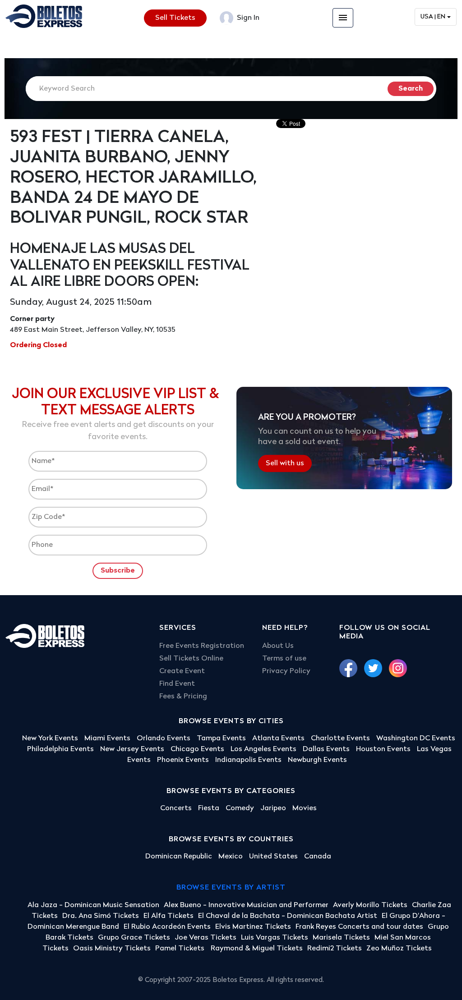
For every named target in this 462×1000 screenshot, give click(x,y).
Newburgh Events (317, 760)
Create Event (182, 671)
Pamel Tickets (180, 948)
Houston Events (383, 749)
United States (273, 856)
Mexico (230, 856)
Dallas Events (326, 749)
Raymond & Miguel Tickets (257, 948)
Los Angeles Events (263, 749)
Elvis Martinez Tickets (253, 927)
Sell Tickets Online (191, 658)
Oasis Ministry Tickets (112, 948)
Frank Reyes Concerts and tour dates (359, 927)
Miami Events (107, 738)
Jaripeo (273, 808)
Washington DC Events (415, 738)
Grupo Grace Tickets (134, 937)
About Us (278, 646)
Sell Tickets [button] (175, 18)
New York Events (50, 738)
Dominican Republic (178, 856)
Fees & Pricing (183, 696)
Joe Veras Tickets (205, 937)
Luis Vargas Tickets (274, 937)
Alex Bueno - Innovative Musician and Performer (246, 905)
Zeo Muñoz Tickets (399, 948)
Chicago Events (197, 749)
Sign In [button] (247, 18)
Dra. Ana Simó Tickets (100, 916)
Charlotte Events (340, 738)
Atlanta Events (278, 738)
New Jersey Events (132, 749)
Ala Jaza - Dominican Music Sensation (93, 905)
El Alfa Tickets (168, 916)
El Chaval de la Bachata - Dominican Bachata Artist (287, 916)
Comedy (240, 808)
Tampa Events (221, 738)
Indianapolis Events (248, 760)
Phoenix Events (183, 760)
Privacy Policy (286, 671)
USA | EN (432, 17)
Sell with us (285, 463)
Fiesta (208, 808)
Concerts (176, 808)
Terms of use (284, 658)
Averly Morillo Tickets (370, 905)
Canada (317, 856)
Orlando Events (163, 738)
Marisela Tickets (341, 937)
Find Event (177, 684)
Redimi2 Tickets (334, 948)
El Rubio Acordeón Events (167, 927)
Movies (304, 808)
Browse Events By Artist (231, 887)
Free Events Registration (201, 646)
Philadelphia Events (60, 749)
